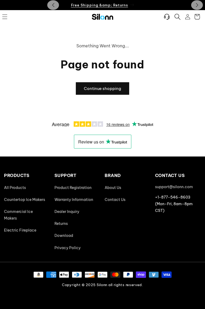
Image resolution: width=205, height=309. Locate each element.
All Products (15, 187)
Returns (61, 223)
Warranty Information (73, 199)
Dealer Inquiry (66, 211)
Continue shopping (102, 88)
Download (63, 235)
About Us (113, 187)
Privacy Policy (67, 247)
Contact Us (115, 199)
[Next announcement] (197, 5)
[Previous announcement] (53, 5)
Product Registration (73, 187)
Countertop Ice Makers (24, 199)
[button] (5, 17)
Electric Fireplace (20, 230)
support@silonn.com (174, 186)
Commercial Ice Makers (18, 215)
